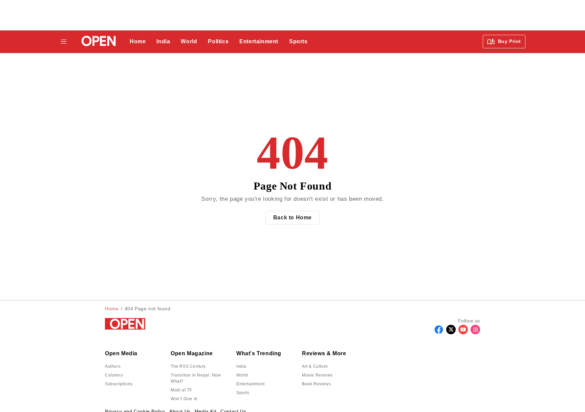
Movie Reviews (317, 375)
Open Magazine (192, 353)
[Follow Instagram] (475, 332)
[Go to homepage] (97, 41)
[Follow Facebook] (438, 332)
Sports (298, 41)
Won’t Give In (184, 398)
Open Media (121, 353)
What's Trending (258, 353)
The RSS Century (188, 366)
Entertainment (258, 41)
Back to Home (292, 217)
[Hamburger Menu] (64, 42)
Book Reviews (316, 384)
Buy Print (508, 41)
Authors (113, 366)
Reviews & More (324, 353)
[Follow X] (451, 332)
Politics (218, 41)
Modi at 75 (181, 390)
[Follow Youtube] (463, 332)
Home (138, 41)
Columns (114, 375)
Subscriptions (119, 384)
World (189, 41)
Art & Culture (315, 366)
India (163, 41)
